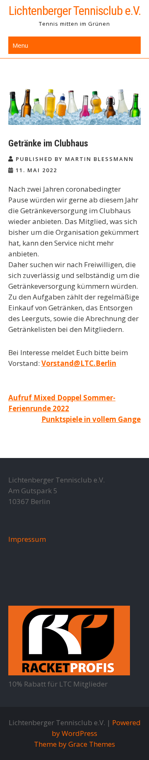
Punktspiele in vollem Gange (91, 419)
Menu (20, 45)
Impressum (27, 539)
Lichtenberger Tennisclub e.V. (75, 10)
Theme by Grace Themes (74, 744)
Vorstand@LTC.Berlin (78, 363)
